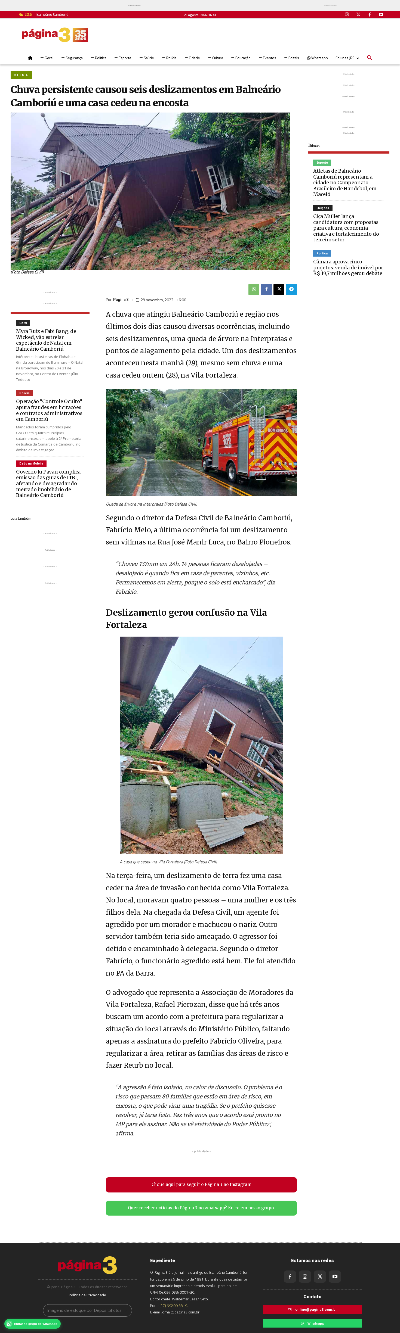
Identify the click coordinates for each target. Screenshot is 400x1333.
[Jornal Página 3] (55, 35)
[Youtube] (381, 15)
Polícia (24, 393)
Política (322, 253)
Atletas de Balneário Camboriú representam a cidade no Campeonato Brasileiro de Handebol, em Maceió (345, 182)
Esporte (322, 162)
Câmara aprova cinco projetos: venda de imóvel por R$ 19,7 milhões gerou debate (348, 267)
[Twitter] (358, 15)
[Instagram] (347, 15)
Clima (21, 75)
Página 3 (121, 299)
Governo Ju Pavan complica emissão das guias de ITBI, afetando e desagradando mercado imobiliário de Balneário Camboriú (48, 483)
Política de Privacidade (87, 1294)
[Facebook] (370, 15)
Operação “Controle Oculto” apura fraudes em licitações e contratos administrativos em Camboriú (49, 410)
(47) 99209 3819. (173, 1305)
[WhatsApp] (253, 289)
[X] (278, 289)
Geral (23, 323)
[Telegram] (291, 289)
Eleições (322, 208)
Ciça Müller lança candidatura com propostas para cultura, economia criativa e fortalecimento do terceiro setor (346, 228)
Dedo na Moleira (31, 463)
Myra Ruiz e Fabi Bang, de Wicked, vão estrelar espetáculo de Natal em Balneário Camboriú (46, 340)
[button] (369, 57)
